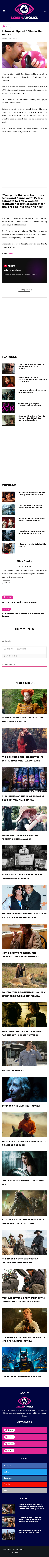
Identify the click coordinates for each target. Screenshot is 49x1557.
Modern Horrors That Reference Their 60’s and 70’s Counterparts (32, 379)
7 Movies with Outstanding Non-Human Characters (31, 532)
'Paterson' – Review (13, 1070)
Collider (11, 253)
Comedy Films (24, 290)
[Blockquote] (12, 656)
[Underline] (9, 656)
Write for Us (7, 1549)
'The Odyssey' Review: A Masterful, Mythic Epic (29, 1531)
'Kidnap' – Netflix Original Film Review (32, 545)
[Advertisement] (24, 160)
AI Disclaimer (13, 1552)
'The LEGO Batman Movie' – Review (21, 1376)
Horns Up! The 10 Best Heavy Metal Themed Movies (31, 519)
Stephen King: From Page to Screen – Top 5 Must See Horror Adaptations (31, 418)
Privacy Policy (17, 1549)
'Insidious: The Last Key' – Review (21, 1106)
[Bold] (4, 656)
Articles (7, 582)
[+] (15, 656)
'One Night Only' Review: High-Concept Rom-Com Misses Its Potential (30, 1519)
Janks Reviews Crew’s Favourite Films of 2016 (29, 404)
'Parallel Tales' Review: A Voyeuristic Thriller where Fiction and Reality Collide (31, 1506)
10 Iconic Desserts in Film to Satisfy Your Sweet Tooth (31, 493)
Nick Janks (7, 38)
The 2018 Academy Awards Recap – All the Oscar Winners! (31, 366)
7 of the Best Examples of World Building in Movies (30, 506)
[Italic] (6, 656)
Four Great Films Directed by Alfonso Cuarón (32, 391)
